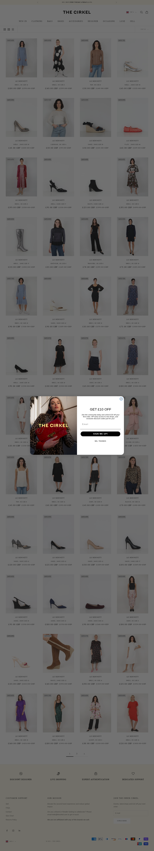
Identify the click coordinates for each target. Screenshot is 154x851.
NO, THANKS (100, 441)
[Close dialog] (121, 398)
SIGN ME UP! (100, 434)
